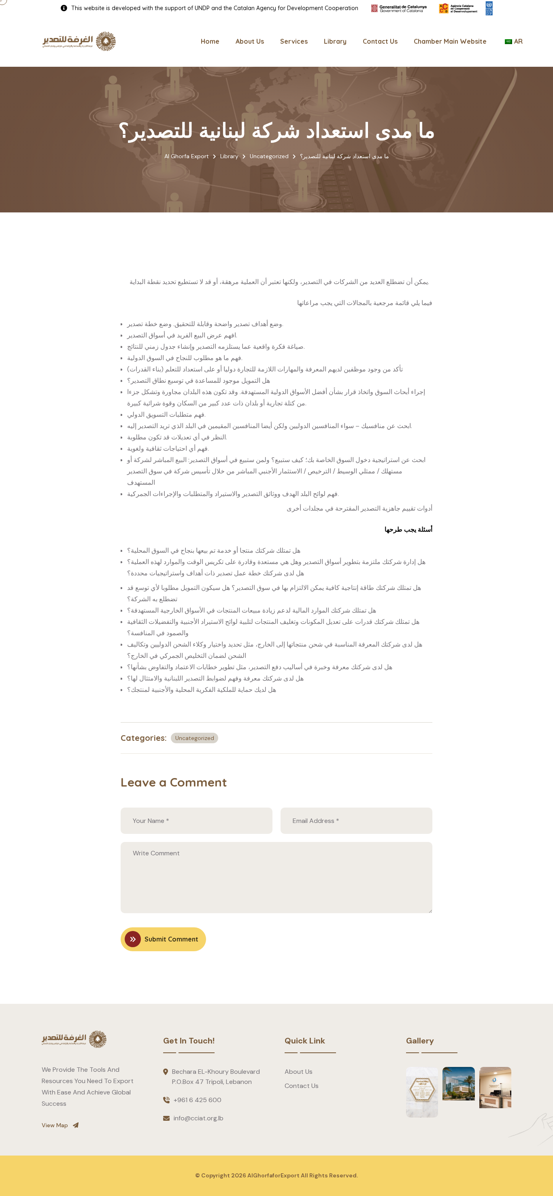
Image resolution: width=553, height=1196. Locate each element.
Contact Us (380, 41)
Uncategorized (194, 738)
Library (335, 41)
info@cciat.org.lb (198, 1118)
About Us (250, 41)
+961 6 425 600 (197, 1100)
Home (210, 41)
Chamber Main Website (450, 41)
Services (294, 41)
